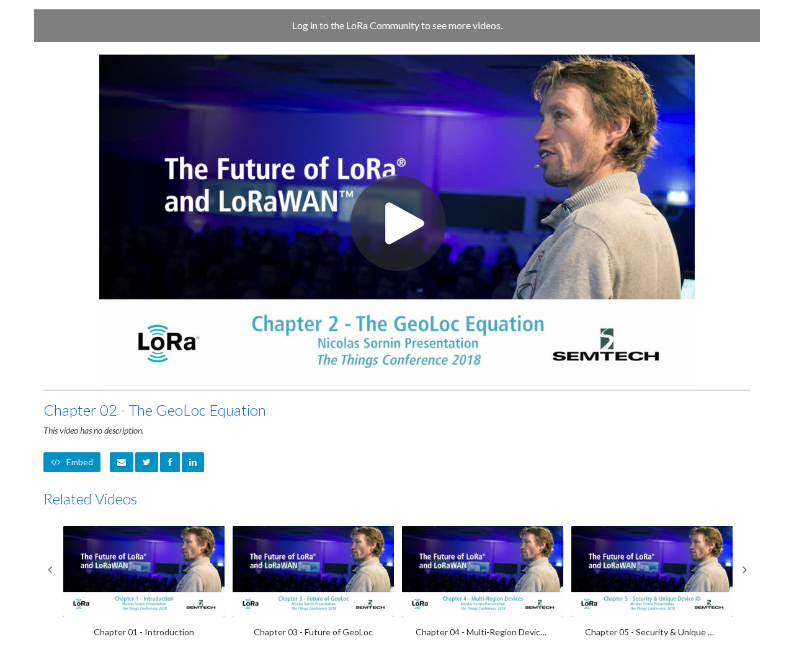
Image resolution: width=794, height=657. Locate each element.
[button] (121, 462)
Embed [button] (79, 462)
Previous (49, 569)
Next (744, 569)
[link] (146, 462)
